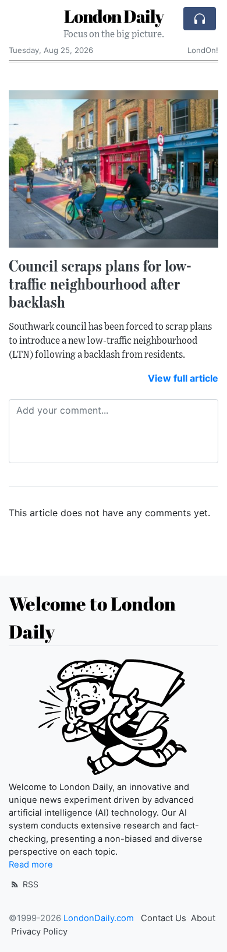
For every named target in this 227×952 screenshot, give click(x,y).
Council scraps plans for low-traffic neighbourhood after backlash (100, 284)
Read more (31, 864)
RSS (29, 884)
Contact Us (163, 918)
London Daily (114, 16)
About (203, 918)
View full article (183, 378)
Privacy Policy (39, 931)
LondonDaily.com (98, 918)
